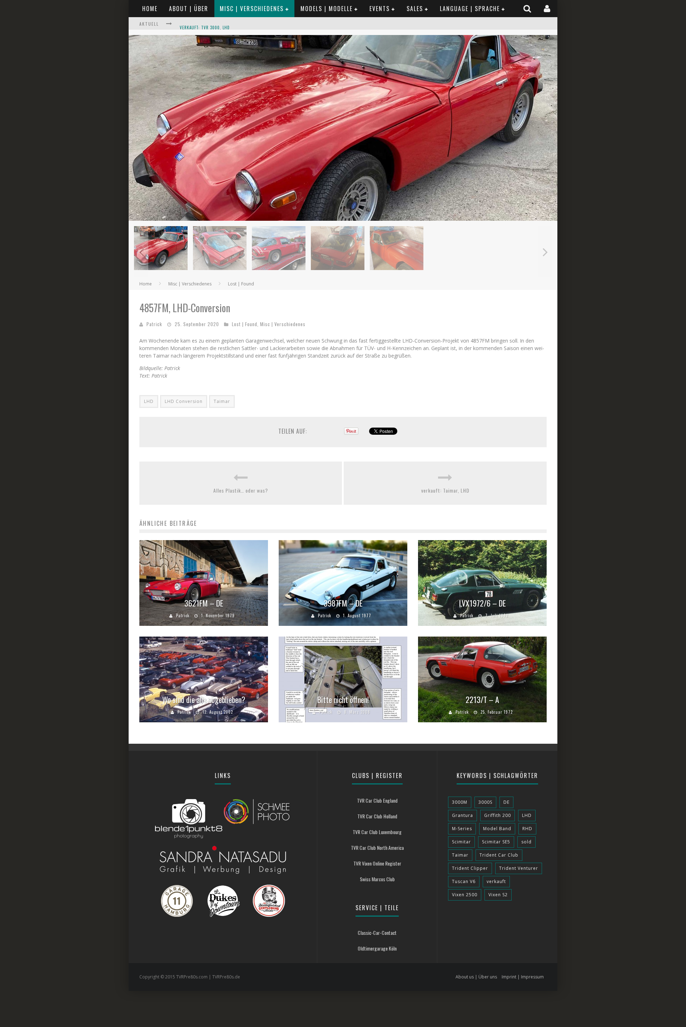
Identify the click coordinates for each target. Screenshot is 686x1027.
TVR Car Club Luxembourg (377, 832)
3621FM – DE (203, 603)
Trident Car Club (498, 855)
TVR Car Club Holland (377, 816)
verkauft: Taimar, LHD (445, 490)
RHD (527, 829)
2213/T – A (482, 699)
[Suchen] (528, 8)
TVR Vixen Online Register (377, 863)
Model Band (497, 829)
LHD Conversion (184, 401)
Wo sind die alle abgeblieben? (203, 699)
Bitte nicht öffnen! (343, 699)
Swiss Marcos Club (377, 879)
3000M (459, 802)
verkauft (496, 881)
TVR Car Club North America (377, 847)
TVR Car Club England (377, 800)
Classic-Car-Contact (377, 932)
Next (545, 251)
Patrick (154, 324)
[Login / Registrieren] (547, 8)
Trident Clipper (470, 868)
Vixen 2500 (464, 895)
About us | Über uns (476, 977)
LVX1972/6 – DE (482, 603)
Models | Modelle (326, 8)
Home (150, 8)
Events (379, 8)
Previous (141, 251)
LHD (149, 401)
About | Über (188, 8)
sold (526, 842)
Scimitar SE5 (496, 842)
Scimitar (461, 842)
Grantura (462, 815)
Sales (415, 8)
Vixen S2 (498, 895)
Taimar (222, 401)
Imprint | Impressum (523, 977)
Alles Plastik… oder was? (240, 490)
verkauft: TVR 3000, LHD (205, 24)
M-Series (462, 829)
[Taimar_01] (343, 218)
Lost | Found (244, 324)
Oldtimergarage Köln (377, 948)
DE (506, 802)
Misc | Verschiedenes (252, 8)
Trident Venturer (518, 868)
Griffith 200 (497, 815)
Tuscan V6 (464, 881)
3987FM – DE (343, 603)
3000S (485, 802)
